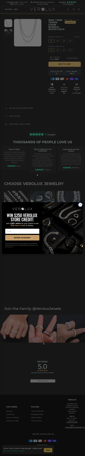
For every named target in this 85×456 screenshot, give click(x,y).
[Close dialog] (80, 205)
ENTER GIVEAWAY (22, 238)
